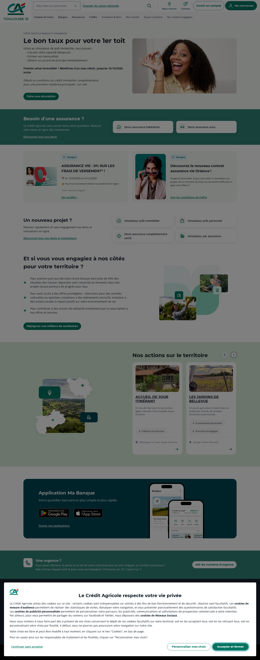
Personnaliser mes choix (189, 646)
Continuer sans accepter (27, 646)
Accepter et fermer (230, 646)
